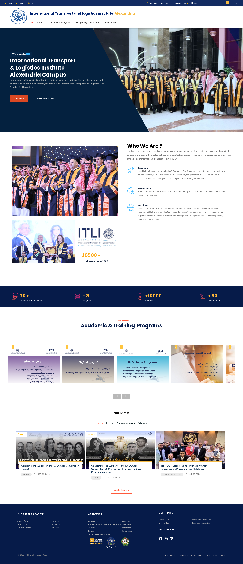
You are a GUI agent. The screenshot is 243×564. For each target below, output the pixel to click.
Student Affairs (24, 527)
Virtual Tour (164, 523)
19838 (9, 3)
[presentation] (117, 396)
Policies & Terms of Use (170, 556)
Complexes (127, 531)
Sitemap (193, 556)
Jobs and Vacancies (201, 523)
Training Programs (83, 22)
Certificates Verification (99, 534)
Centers (92, 531)
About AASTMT (25, 521)
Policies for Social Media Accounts (212, 556)
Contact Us (164, 519)
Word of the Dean (45, 98)
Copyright (184, 556)
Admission (22, 524)
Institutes (126, 527)
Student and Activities (172, 475)
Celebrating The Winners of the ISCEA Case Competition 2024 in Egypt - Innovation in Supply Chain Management (117, 469)
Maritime (55, 521)
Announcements (126, 423)
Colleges (126, 521)
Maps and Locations (201, 519)
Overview (19, 98)
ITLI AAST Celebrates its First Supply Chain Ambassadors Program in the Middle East (184, 467)
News (100, 423)
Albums (142, 423)
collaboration (110, 22)
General (26, 475)
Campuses (56, 524)
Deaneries (126, 524)
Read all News (121, 490)
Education (93, 521)
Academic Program (60, 22)
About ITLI (42, 22)
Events (109, 423)
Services (55, 527)
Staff (97, 22)
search (196, 3)
